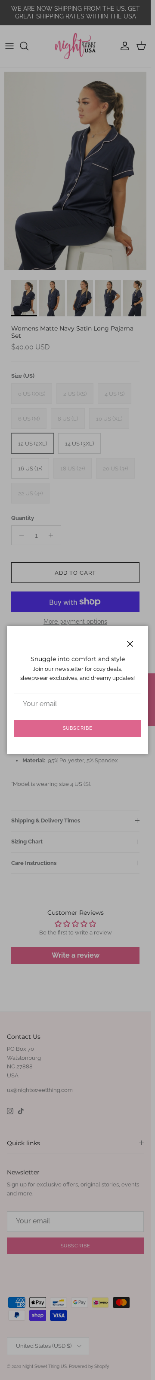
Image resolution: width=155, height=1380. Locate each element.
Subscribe (78, 728)
